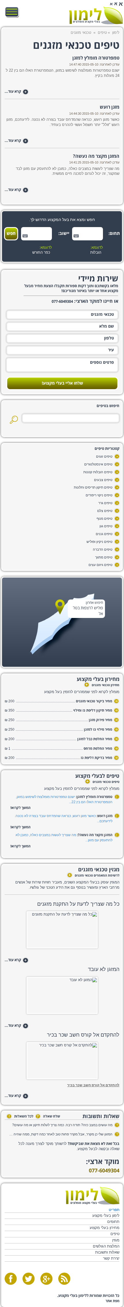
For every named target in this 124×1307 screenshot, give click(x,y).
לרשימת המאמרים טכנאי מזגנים (93, 876)
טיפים (102, 33)
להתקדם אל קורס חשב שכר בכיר (83, 1035)
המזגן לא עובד (103, 969)
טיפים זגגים (104, 456)
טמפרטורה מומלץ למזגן (95, 58)
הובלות (95, 252)
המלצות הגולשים (106, 1246)
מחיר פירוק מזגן (100, 720)
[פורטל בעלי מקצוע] (96, 15)
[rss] (64, 1279)
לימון (115, 33)
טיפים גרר (105, 503)
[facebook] (11, 1279)
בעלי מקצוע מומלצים (86, 21)
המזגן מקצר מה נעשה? (96, 156)
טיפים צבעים (103, 480)
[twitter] (28, 1279)
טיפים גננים (104, 534)
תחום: (115, 233)
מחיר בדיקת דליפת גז (96, 758)
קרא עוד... (16, 91)
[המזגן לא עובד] (62, 997)
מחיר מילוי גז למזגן (98, 729)
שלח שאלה (48, 1116)
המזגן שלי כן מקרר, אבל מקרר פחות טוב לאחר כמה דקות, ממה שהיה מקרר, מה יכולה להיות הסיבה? (60, 1134)
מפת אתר (112, 1301)
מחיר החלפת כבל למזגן (94, 739)
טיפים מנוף (104, 519)
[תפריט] (12, 12)
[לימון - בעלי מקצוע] (92, 1195)
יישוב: (64, 233)
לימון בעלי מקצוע (105, 1215)
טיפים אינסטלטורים (98, 464)
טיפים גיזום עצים (100, 565)
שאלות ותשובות (107, 1252)
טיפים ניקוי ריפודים (99, 495)
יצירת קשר (111, 1258)
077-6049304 (104, 1170)
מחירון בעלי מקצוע (104, 1228)
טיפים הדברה (102, 549)
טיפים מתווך (103, 557)
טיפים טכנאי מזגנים (102, 782)
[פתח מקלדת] (76, 235)
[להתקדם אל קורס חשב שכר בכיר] (62, 1062)
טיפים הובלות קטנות (97, 472)
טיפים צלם (104, 511)
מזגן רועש (109, 107)
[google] (46, 1279)
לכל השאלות (21, 1116)
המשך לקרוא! (20, 808)
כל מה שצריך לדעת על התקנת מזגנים (78, 904)
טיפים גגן (105, 526)
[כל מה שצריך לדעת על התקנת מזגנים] (62, 931)
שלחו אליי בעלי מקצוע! (62, 383)
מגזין (115, 1240)
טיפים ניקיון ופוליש (99, 542)
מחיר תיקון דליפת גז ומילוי (92, 710)
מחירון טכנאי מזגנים (102, 685)
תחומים (113, 1221)
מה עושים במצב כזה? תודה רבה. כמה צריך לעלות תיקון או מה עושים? (62, 1125)
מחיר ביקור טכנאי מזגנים (94, 701)
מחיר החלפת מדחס (98, 749)
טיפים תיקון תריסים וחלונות (93, 487)
